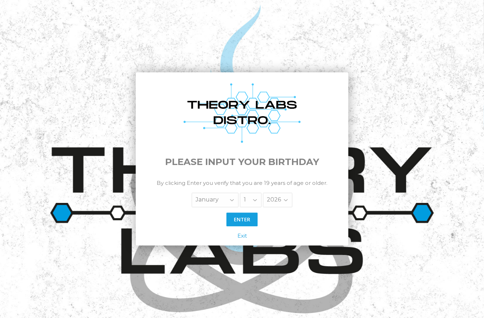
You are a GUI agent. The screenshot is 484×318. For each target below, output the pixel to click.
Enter (242, 219)
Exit (242, 236)
